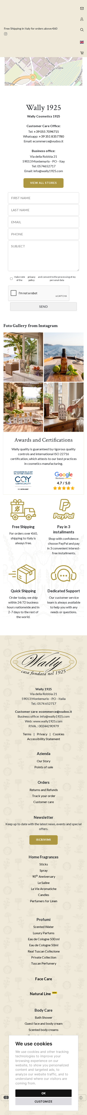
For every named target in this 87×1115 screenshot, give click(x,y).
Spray (44, 870)
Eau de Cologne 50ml (43, 945)
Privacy (42, 734)
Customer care (43, 802)
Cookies (58, 734)
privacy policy (31, 279)
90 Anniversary (43, 876)
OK (43, 1093)
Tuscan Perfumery (43, 963)
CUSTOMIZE (44, 1101)
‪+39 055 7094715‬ (46, 131)
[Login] (81, 18)
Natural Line (40, 994)
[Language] (81, 41)
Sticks (43, 864)
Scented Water (43, 927)
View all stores (43, 182)
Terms (27, 734)
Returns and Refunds (44, 790)
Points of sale (43, 767)
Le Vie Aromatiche (43, 889)
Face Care (43, 979)
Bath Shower (43, 1017)
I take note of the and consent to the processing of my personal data (45, 279)
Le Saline (44, 883)
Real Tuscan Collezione (44, 951)
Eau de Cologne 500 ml (43, 939)
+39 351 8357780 (51, 136)
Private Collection (43, 957)
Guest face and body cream (44, 1023)
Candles (43, 895)
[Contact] (81, 7)
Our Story (43, 761)
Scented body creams (43, 1030)
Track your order (43, 796)
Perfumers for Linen (43, 901)
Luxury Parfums (43, 933)
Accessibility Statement (43, 739)
